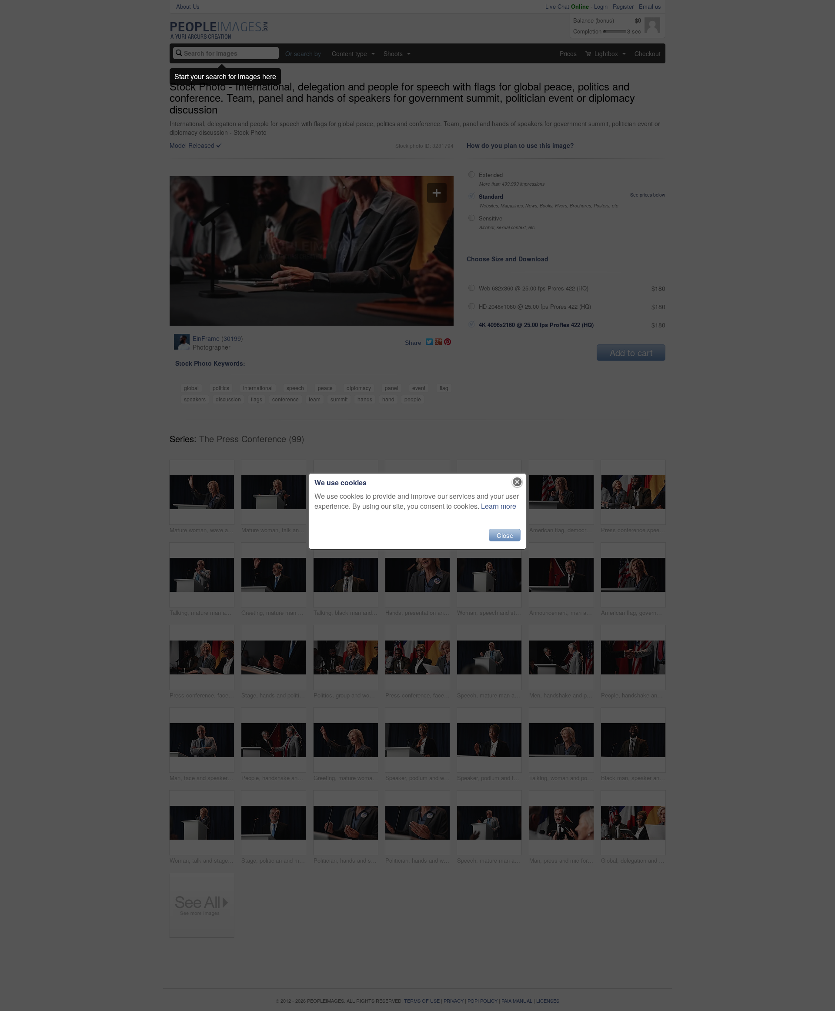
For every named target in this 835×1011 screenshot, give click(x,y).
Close (505, 535)
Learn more (498, 506)
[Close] (517, 482)
